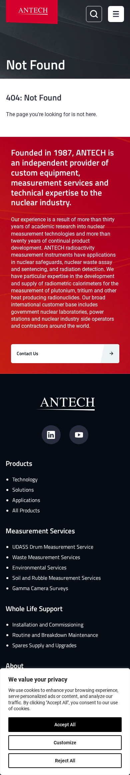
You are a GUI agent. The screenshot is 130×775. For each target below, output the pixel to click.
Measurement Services (40, 530)
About (15, 665)
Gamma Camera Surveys (40, 588)
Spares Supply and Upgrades (44, 645)
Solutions (23, 489)
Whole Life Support (34, 608)
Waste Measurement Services (46, 557)
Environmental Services (39, 567)
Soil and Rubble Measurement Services (56, 577)
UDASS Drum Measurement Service (52, 546)
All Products (26, 510)
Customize (65, 742)
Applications (26, 500)
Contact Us (27, 353)
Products (19, 463)
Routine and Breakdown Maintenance (55, 634)
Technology (25, 479)
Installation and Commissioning (47, 624)
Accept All (65, 724)
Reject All (65, 760)
